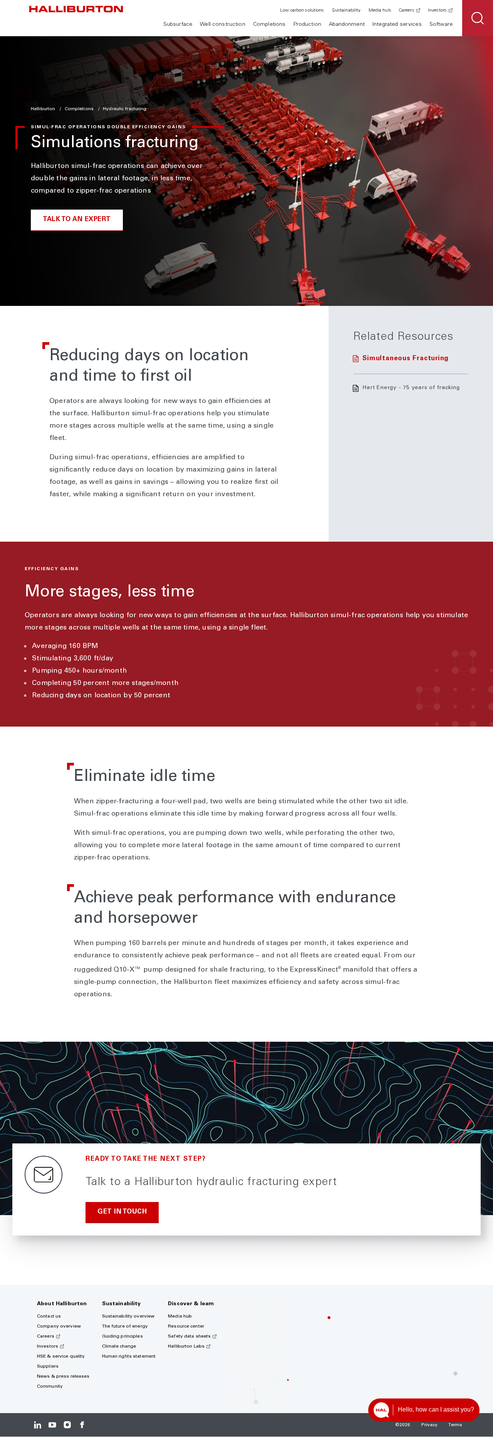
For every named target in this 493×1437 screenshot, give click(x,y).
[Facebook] (82, 1425)
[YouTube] (52, 1425)
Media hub (380, 10)
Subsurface (177, 24)
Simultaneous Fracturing (405, 359)
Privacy (429, 1425)
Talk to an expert (77, 220)
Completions (269, 24)
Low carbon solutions (302, 10)
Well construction (222, 24)
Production (307, 24)
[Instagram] (67, 1425)
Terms (455, 1425)
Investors (437, 10)
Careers (406, 10)
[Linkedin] (37, 1425)
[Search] (477, 18)
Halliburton (43, 109)
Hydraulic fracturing (124, 109)
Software (441, 24)
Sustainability (346, 10)
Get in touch (122, 1212)
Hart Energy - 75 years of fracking (411, 388)
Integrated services (397, 24)
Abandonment (347, 24)
